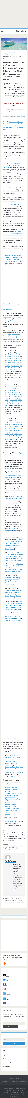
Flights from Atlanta (10, 806)
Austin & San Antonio (16, 541)
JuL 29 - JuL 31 (15, 368)
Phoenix (18, 547)
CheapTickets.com (10, 761)
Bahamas (15, 900)
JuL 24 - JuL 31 (13, 400)
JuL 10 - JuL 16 (15, 358)
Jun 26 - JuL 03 (13, 390)
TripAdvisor (16, 771)
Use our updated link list (16, 122)
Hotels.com (8, 422)
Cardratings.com (13, 776)
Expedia (12, 126)
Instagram (11, 334)
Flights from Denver (10, 804)
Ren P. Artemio (10, 861)
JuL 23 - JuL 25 (15, 362)
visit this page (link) (20, 116)
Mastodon (17, 334)
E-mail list (16, 338)
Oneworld (8, 902)
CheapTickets (19, 127)
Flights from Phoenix (10, 802)
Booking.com (15, 772)
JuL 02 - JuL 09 (16, 356)
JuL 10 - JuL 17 (13, 394)
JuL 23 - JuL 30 (13, 398)
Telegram (16, 336)
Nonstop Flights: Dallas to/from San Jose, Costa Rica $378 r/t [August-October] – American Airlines (13, 848)
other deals (16, 231)
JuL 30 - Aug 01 (13, 404)
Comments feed (7, 1062)
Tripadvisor (6, 127)
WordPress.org (6, 1066)
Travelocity (18, 126)
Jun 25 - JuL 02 (13, 388)
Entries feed (6, 1059)
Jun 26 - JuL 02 (16, 354)
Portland (12, 547)
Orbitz (12, 127)
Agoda (21, 772)
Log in (4, 1055)
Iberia (11, 765)
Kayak (4, 129)
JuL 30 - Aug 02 (16, 370)
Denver (7, 549)
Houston (20, 539)
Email (4, 1020)
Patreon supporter (15, 321)
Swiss (17, 767)
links (8, 464)
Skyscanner (6, 126)
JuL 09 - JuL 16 (14, 392)
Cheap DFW (21, 31)
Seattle (7, 547)
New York (9, 543)
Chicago (15, 556)
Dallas (7, 541)
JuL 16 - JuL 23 (15, 360)
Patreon (7, 964)
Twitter (11, 336)
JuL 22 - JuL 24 (13, 396)
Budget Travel (9, 821)
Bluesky (7, 980)
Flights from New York (11, 787)
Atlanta (12, 549)
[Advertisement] (14, 14)
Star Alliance (18, 902)
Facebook (5, 336)
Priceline (20, 124)
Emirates (12, 769)
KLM (16, 769)
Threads (7, 976)
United (7, 904)
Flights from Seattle (10, 797)
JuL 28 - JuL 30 (15, 366)
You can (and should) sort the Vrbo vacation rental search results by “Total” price (14, 498)
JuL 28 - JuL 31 (13, 402)
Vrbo (6, 388)
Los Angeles (16, 545)
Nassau (21, 900)
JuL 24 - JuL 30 (16, 364)
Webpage (5, 338)
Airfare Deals (10, 898)
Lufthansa (12, 767)
